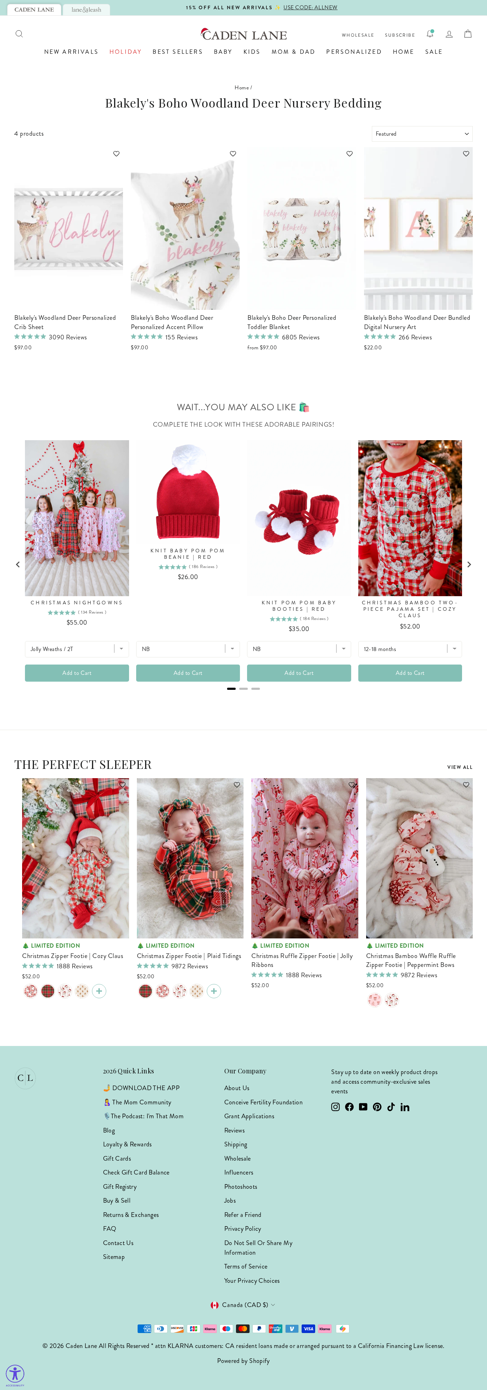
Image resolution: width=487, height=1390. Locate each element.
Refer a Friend (243, 1214)
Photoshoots (240, 1186)
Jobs (230, 1200)
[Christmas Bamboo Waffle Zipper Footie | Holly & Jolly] (65, 991)
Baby (223, 52)
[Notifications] (430, 34)
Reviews (234, 1130)
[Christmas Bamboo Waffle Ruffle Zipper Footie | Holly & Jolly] (392, 1000)
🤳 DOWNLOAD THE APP (141, 1088)
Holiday (125, 52)
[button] (113, 157)
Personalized (354, 52)
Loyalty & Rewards (127, 1144)
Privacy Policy (242, 1228)
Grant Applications (249, 1116)
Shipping (235, 1144)
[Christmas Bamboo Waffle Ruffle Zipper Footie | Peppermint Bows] (375, 1000)
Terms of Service (246, 1266)
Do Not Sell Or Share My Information (258, 1247)
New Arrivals (71, 52)
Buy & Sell (117, 1200)
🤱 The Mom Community (137, 1102)
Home (404, 52)
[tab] (34, 9)
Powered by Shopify (243, 1360)
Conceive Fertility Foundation (263, 1102)
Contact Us (118, 1243)
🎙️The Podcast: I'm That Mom (143, 1116)
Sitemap (114, 1256)
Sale (434, 52)
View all (460, 767)
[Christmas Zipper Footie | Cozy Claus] (31, 991)
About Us (237, 1088)
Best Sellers (178, 52)
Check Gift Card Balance (136, 1172)
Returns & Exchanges (131, 1214)
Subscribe (400, 35)
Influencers (238, 1172)
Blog (109, 1130)
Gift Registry (120, 1186)
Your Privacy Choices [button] (252, 1280)
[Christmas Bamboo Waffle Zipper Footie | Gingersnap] (82, 991)
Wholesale (358, 35)
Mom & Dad (294, 52)
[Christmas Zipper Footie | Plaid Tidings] (48, 991)
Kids (252, 52)
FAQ (110, 1228)
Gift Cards (117, 1158)
